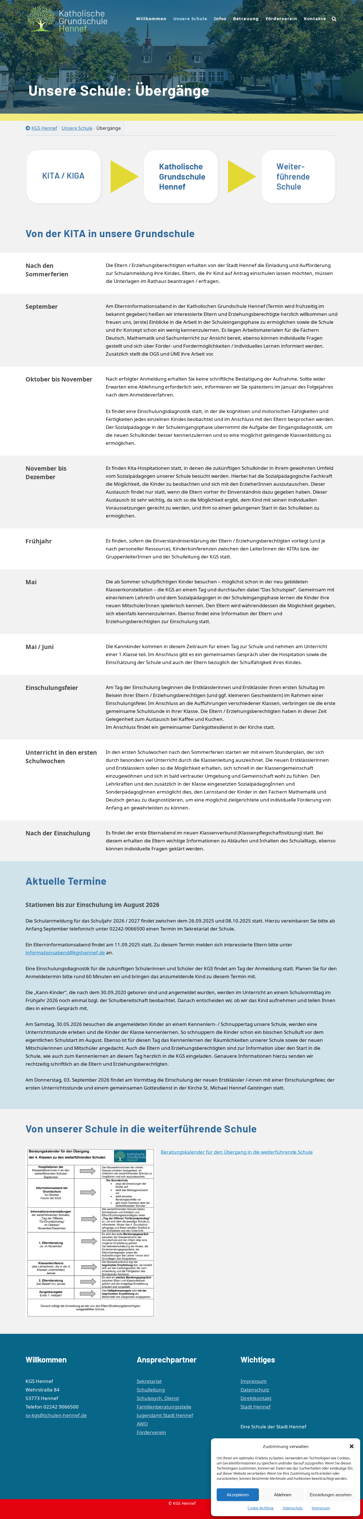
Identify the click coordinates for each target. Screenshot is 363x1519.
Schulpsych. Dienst (158, 1398)
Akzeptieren (238, 1494)
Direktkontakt (255, 1398)
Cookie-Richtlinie (261, 1508)
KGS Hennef (44, 128)
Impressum (321, 1508)
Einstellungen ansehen (330, 1494)
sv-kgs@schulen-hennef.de (56, 1415)
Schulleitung (151, 1389)
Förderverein (151, 1432)
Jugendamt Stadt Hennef (165, 1415)
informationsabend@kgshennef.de (65, 952)
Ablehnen (282, 1494)
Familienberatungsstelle (164, 1406)
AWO (142, 1423)
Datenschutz (293, 1508)
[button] (351, 1446)
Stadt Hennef (255, 1406)
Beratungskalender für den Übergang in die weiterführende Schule (237, 1152)
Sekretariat (149, 1381)
